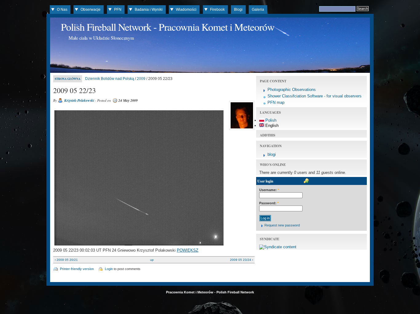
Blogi (238, 9)
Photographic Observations (291, 89)
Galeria (258, 9)
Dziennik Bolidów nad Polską (109, 79)
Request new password (282, 225)
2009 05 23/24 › (241, 259)
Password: (269, 203)
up (152, 259)
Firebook (217, 9)
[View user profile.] (241, 130)
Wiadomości (186, 9)
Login (109, 269)
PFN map (275, 102)
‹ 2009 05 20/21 (66, 259)
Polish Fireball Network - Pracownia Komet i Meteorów (167, 26)
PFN (117, 9)
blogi (271, 154)
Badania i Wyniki (149, 9)
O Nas (62, 9)
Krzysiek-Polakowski (79, 100)
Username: (269, 189)
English (271, 125)
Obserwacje (91, 9)
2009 (141, 79)
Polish (270, 120)
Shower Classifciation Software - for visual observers (314, 96)
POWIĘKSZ (187, 250)
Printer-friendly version (77, 269)
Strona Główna (68, 79)
